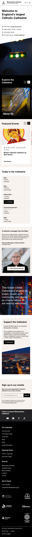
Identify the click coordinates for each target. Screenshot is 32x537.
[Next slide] (28, 82)
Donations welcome (15, 26)
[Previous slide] (25, 82)
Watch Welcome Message (17, 268)
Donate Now (10, 342)
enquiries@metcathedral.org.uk (10, 487)
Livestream (10, 202)
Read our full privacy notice (11, 402)
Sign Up (27, 395)
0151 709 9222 (6, 484)
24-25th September (19, 35)
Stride (9, 533)
